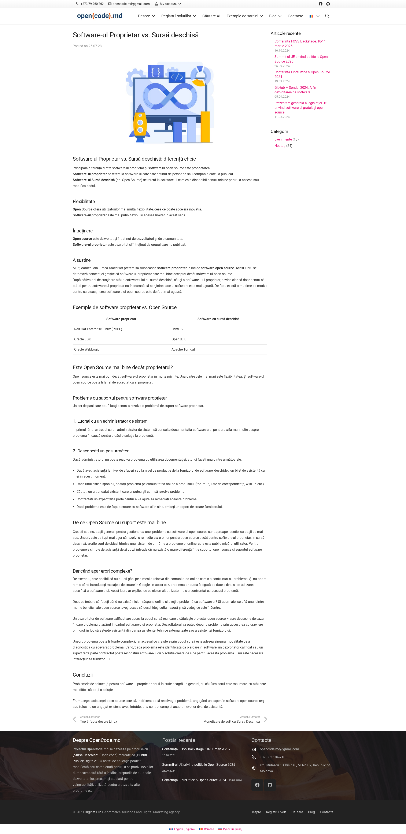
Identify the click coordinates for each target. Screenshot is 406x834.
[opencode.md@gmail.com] (255, 749)
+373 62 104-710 (272, 757)
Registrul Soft (276, 812)
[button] (167, 4)
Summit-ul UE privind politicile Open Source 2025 (198, 765)
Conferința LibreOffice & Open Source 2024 (194, 780)
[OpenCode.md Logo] (100, 16)
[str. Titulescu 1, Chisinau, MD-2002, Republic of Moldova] (255, 768)
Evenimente (283, 139)
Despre (256, 812)
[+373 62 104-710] (255, 757)
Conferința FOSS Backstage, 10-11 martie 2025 (197, 749)
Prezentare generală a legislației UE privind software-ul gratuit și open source (300, 108)
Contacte (326, 812)
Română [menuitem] (209, 829)
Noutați (279, 146)
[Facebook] (320, 4)
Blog (311, 812)
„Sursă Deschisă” (86, 755)
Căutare (297, 812)
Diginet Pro (93, 812)
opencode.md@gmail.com (279, 749)
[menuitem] (182, 829)
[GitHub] (328, 4)
